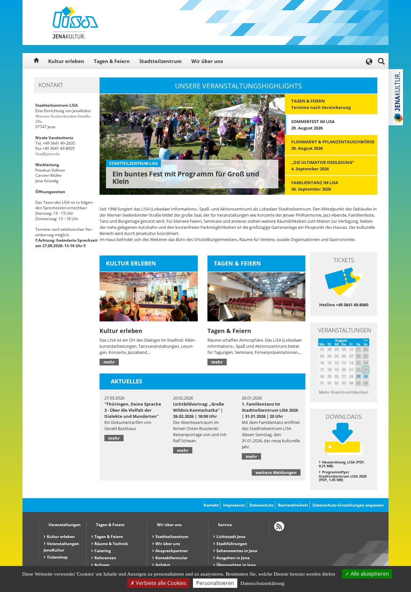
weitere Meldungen (276, 472)
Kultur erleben (66, 61)
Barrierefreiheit (293, 505)
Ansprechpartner (171, 550)
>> (366, 340)
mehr (109, 362)
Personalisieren (215, 583)
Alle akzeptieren (369, 573)
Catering (102, 550)
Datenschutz (261, 505)
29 (358, 376)
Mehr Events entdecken (344, 392)
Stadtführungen (231, 543)
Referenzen (105, 558)
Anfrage (101, 565)
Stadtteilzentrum (160, 61)
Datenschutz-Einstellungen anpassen (348, 505)
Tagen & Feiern (112, 61)
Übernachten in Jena (236, 565)
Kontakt (211, 505)
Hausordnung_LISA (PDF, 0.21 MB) (342, 464)
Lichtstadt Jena (230, 536)
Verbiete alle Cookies (160, 583)
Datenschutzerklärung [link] (262, 583)
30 (366, 376)
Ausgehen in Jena (232, 558)
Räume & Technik (111, 543)
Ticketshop (57, 557)
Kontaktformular (171, 558)
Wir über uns (207, 61)
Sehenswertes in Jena (236, 550)
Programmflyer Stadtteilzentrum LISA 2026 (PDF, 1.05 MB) (343, 476)
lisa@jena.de (47, 154)
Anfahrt (162, 565)
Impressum (234, 505)
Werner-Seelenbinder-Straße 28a (63, 118)
